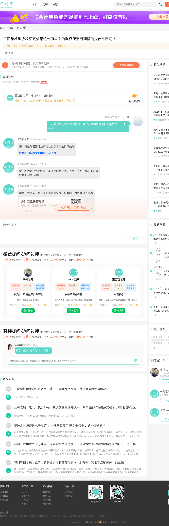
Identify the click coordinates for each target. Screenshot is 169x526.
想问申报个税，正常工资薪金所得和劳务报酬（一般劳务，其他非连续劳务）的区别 (69, 462)
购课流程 (47, 500)
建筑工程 (82, 516)
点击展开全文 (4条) (73, 207)
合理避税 (157, 343)
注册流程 (4, 492)
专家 (55, 4)
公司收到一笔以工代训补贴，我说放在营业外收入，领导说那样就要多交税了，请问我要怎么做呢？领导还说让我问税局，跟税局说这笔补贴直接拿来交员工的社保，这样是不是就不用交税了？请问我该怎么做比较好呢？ (77, 407)
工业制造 (72, 516)
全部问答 (47, 496)
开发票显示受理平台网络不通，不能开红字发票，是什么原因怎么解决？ (61, 389)
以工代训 (157, 337)
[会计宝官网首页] (7, 7)
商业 (64, 516)
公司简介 (26, 492)
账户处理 (24, 516)
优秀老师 (47, 492)
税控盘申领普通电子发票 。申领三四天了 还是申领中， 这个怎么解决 (60, 425)
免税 (155, 348)
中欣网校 (69, 496)
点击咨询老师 (126, 65)
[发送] (135, 360)
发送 (135, 238)
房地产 (102, 516)
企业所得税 (43, 516)
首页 (34, 4)
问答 (45, 4)
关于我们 (26, 504)
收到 (157, 211)
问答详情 (21, 27)
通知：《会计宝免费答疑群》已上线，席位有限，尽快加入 (45, 101)
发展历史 (26, 496)
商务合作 (26, 500)
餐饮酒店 (93, 516)
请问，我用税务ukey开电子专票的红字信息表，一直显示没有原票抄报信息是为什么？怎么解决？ (77, 444)
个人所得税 (55, 516)
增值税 (33, 516)
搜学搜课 (14, 516)
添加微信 (28, 310)
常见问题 (4, 500)
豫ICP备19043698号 (118, 522)
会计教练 (69, 492)
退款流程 (47, 504)
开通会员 (4, 496)
